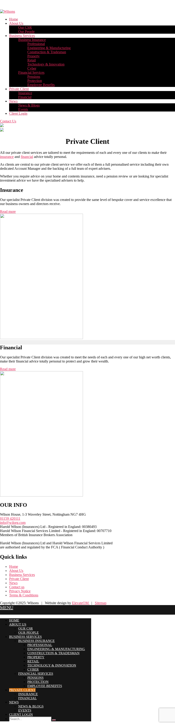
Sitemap (100, 603)
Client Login (18, 113)
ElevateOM (81, 603)
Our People (26, 31)
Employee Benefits (41, 85)
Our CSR (25, 27)
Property (33, 56)
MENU (6, 607)
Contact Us (8, 121)
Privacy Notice (20, 591)
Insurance (25, 93)
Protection (34, 81)
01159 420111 (10, 518)
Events (23, 109)
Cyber (31, 68)
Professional (36, 44)
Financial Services (31, 72)
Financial (24, 97)
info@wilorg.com (13, 523)
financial (27, 157)
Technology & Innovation (45, 64)
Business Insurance (32, 40)
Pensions (33, 77)
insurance (7, 157)
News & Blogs (29, 105)
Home (13, 19)
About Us (16, 23)
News (13, 101)
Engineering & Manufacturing (49, 48)
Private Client (19, 89)
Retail (31, 60)
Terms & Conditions (23, 595)
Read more (8, 211)
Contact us (16, 587)
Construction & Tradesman (46, 52)
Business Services (22, 36)
